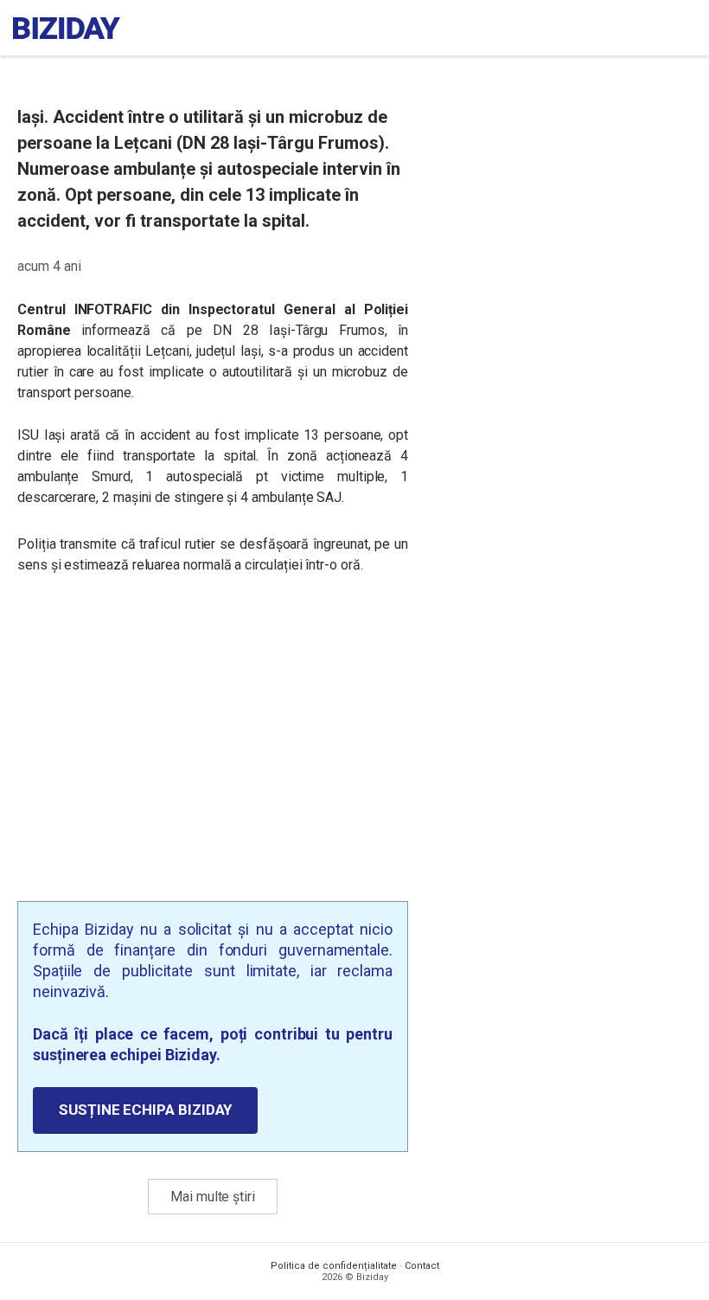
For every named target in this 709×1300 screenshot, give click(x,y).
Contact (422, 1265)
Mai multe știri (212, 1196)
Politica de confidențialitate (334, 1265)
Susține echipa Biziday (145, 1109)
